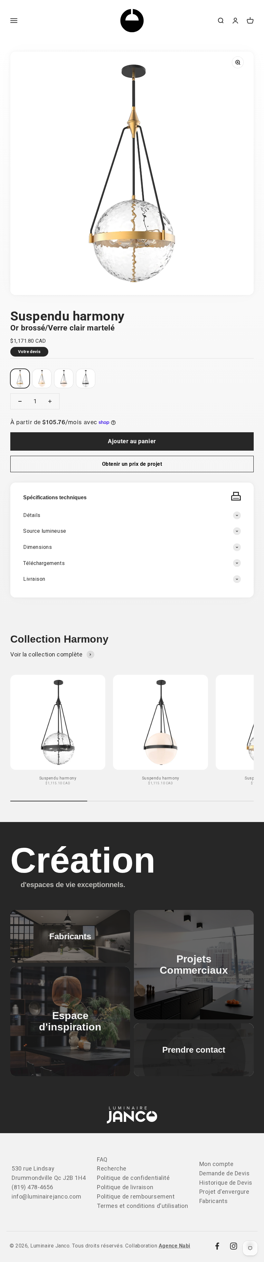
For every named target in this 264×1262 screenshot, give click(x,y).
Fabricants (213, 1201)
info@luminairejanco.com (46, 1196)
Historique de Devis (225, 1182)
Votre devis (29, 351)
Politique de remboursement (135, 1196)
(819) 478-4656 (32, 1187)
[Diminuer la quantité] (20, 401)
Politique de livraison (125, 1187)
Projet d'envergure (224, 1191)
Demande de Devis (224, 1173)
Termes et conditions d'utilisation (142, 1205)
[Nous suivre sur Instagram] (233, 1246)
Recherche (112, 1168)
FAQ (102, 1159)
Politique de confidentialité (133, 1177)
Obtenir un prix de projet (132, 464)
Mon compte (216, 1164)
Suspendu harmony (58, 778)
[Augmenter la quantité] (50, 401)
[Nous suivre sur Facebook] (217, 1246)
